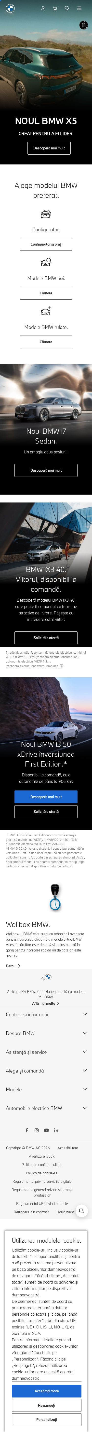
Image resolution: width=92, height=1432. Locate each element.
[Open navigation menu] (79, 8)
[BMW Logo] (10, 8)
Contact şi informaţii (27, 1014)
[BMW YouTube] (46, 1131)
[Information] (62, 666)
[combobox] (81, 1210)
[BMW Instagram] (36, 1131)
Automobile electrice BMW (34, 1108)
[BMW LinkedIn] (56, 1131)
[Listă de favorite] (67, 8)
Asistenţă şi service (26, 1052)
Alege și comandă (25, 1071)
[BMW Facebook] (26, 1131)
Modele (14, 1089)
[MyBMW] (44, 8)
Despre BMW (20, 1033)
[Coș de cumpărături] (55, 8)
